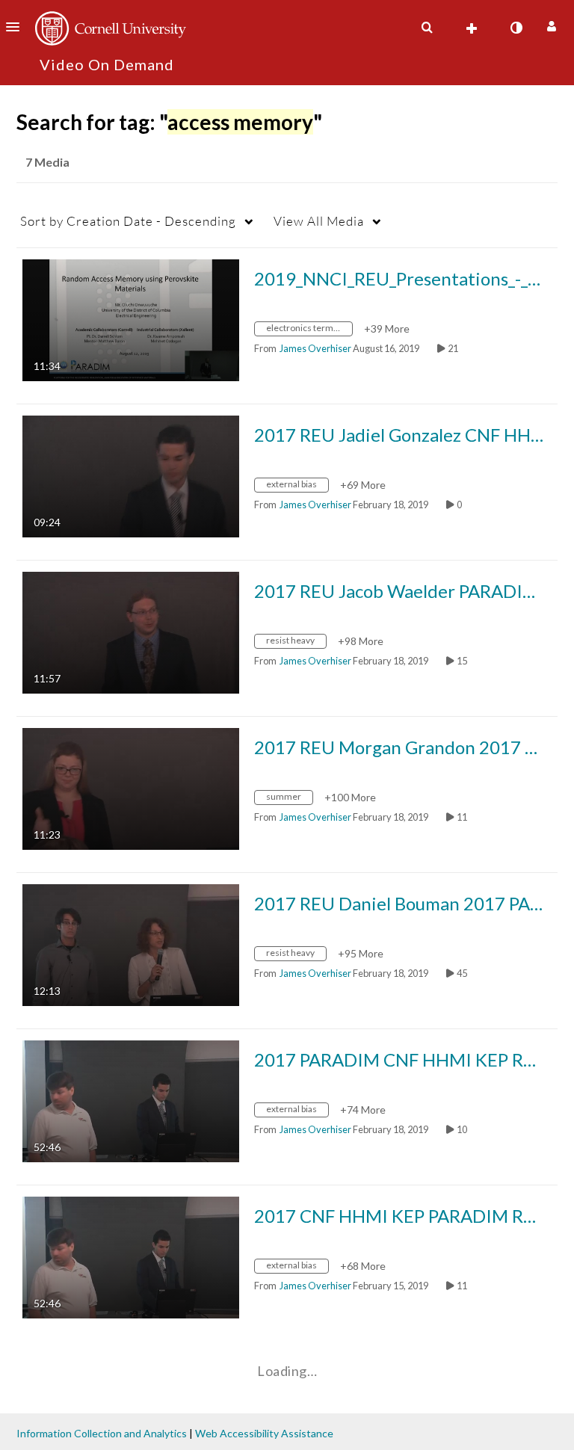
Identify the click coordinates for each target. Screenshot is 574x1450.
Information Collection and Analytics (101, 1433)
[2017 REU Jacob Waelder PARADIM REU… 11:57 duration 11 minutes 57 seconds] (130, 631)
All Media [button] (319, 221)
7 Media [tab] (47, 162)
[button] (17, 26)
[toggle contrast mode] (515, 27)
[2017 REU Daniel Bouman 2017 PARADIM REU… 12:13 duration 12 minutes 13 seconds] (130, 943)
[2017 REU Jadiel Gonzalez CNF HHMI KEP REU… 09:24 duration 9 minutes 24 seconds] (130, 475)
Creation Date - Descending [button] (128, 221)
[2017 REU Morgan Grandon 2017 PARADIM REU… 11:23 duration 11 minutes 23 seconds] (130, 787)
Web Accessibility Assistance (264, 1433)
